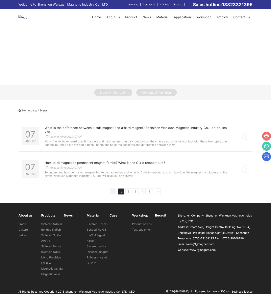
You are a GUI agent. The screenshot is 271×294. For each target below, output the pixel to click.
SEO (132, 291)
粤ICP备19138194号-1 (179, 291)
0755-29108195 (203, 238)
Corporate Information (156, 92)
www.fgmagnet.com (202, 249)
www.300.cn (221, 291)
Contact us (149, 4)
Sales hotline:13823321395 (223, 4)
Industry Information (113, 92)
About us (133, 4)
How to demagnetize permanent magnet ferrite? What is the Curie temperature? (105, 163)
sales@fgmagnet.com (200, 244)
